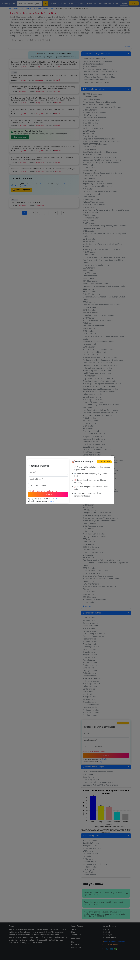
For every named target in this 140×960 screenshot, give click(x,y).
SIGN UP (48, 495)
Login (52, 501)
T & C (56, 498)
